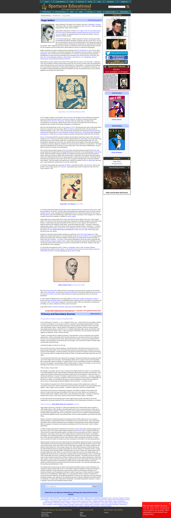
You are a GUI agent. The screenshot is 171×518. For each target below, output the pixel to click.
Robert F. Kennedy (69, 504)
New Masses (46, 214)
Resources (81, 1)
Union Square (72, 216)
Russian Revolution (95, 503)
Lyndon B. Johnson (58, 504)
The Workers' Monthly (56, 211)
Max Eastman (85, 55)
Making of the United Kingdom (116, 499)
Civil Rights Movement (98, 501)
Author (90, 1)
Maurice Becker (65, 59)
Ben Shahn (62, 241)
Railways (68, 503)
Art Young (47, 57)
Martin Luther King (106, 504)
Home (46, 1)
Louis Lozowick (82, 228)
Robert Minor (68, 57)
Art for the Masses (117, 152)
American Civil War (76, 501)
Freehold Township (58, 307)
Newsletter (110, 1)
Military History (89, 498)
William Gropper (52, 228)
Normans (126, 498)
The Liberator (71, 204)
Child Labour (121, 501)
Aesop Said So (72, 251)
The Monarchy (76, 499)
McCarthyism (108, 501)
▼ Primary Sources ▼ (94, 20)
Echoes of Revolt (116, 119)
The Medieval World (56, 501)
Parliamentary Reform (59, 503)
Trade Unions (75, 503)
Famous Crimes (54, 499)
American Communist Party (84, 209)
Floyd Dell (93, 55)
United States (51, 292)
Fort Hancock (53, 121)
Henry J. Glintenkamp (84, 132)
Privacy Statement (46, 512)
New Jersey (60, 121)
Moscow (87, 219)
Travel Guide (104, 503)
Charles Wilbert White (53, 300)
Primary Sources (117, 163)
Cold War (94, 499)
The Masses (75, 54)
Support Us (124, 1)
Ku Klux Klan (97, 504)
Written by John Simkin (87, 510)
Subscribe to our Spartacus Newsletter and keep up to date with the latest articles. (71, 493)
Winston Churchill (115, 38)
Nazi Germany (66, 501)
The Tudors (64, 498)
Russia (99, 12)
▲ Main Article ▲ (95, 314)
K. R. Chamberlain (86, 57)
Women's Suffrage (47, 503)
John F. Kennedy (115, 18)
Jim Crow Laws (63, 506)
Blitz (82, 499)
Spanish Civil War (86, 501)
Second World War (51, 290)
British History (72, 498)
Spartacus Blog (113, 503)
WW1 (71, 12)
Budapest (92, 24)
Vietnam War (80, 498)
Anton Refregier (70, 228)
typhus (77, 219)
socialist (70, 117)
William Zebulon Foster (65, 285)
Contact (106, 512)
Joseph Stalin (123, 504)
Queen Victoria (79, 504)
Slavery (115, 501)
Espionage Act (44, 134)
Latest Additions (60, 1)
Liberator (48, 213)
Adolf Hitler (115, 504)
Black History (124, 12)
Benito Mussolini (72, 506)
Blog (99, 1)
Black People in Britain (65, 499)
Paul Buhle (60, 39)
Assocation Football (118, 498)
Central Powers (65, 127)
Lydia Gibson (76, 57)
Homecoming (97, 152)
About (81, 512)
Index (71, 1)
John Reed (69, 150)
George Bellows (53, 59)
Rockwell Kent (89, 298)
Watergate (97, 498)
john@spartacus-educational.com (64, 311)
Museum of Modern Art (84, 236)
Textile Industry (84, 503)
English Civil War (102, 499)
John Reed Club (45, 229)
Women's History (111, 12)
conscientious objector (68, 119)
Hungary (98, 24)
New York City (86, 26)
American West (45, 499)
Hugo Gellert (63, 204)
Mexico (69, 122)
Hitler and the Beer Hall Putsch (117, 193)
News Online (45, 516)
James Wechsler (60, 65)
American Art (79, 430)
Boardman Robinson (57, 57)
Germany (90, 12)
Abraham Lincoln (94, 506)
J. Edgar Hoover (88, 504)
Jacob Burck (61, 228)
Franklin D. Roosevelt (83, 506)
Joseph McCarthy (70, 292)
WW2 (80, 12)
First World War (82, 50)
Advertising (44, 514)
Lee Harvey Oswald (105, 506)
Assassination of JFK (106, 498)
